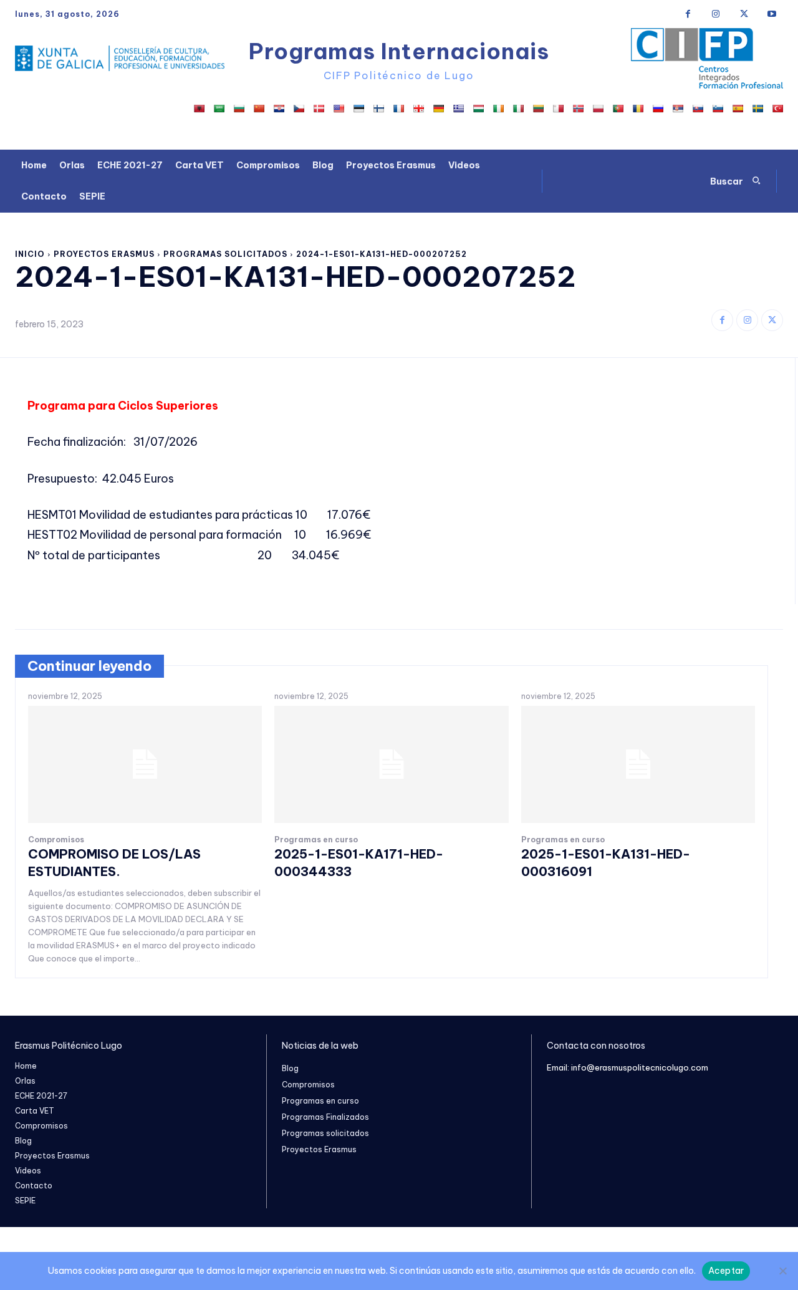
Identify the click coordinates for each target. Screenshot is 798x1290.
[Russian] (657, 108)
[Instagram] (716, 14)
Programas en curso (316, 839)
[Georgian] (418, 108)
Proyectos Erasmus (104, 254)
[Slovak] (697, 108)
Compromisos (56, 839)
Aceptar (726, 1270)
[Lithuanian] (538, 108)
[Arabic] (218, 108)
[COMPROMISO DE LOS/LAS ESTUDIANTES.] (145, 764)
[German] (438, 108)
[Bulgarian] (238, 108)
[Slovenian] (717, 108)
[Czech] (298, 108)
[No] (782, 1270)
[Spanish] (737, 108)
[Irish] (498, 108)
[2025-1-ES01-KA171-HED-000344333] (391, 764)
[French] (398, 108)
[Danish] (318, 108)
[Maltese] (558, 108)
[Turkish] (777, 108)
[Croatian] (278, 108)
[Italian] (518, 108)
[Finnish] (378, 108)
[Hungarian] (478, 108)
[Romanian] (637, 108)
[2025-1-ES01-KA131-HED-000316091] (638, 764)
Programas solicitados (225, 254)
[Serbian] (677, 108)
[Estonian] (358, 108)
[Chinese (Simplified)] (258, 108)
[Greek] (458, 108)
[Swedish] (757, 108)
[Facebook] (688, 14)
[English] (338, 108)
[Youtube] (772, 14)
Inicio (30, 254)
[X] (744, 14)
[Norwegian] (578, 108)
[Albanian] (198, 108)
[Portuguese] (617, 108)
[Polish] (597, 108)
